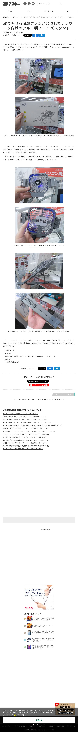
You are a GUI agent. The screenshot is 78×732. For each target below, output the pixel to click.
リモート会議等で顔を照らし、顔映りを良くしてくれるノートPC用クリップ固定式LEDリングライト (33, 425)
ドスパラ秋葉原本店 (12, 362)
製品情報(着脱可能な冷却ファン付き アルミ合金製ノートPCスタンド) (30, 356)
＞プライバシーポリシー (39, 725)
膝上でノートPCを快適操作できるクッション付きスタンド (20, 414)
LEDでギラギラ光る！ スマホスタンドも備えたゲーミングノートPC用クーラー (26, 440)
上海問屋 (8, 353)
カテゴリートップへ (64, 394)
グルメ (10, 11)
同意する (39, 720)
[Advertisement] (39, 471)
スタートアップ (29, 11)
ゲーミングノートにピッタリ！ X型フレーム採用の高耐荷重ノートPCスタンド (26, 434)
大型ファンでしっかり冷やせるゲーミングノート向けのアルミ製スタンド (25, 437)
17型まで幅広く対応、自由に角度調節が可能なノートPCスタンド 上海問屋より (27, 422)
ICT (49, 11)
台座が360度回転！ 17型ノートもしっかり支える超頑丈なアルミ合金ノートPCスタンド (29, 431)
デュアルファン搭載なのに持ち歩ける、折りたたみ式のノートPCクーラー (25, 419)
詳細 (15, 715)
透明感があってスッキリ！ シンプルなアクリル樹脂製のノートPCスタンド (25, 443)
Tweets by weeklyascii (45, 529)
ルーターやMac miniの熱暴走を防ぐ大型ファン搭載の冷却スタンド (23, 449)
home (7, 17)
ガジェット (16, 17)
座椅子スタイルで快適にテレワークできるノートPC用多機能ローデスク (24, 416)
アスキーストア (68, 11)
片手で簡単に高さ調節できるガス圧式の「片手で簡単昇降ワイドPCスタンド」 (26, 446)
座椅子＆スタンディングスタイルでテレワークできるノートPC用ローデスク (25, 428)
